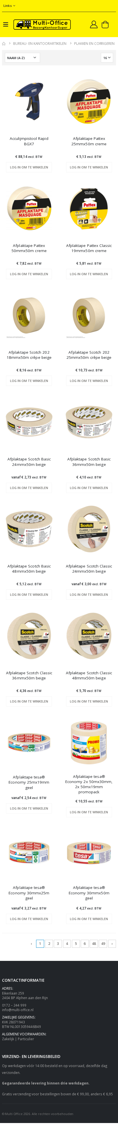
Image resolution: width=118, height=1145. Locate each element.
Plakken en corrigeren (94, 43)
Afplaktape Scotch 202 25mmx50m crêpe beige (88, 355)
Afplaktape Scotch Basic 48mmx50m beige (29, 569)
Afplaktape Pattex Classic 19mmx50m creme (89, 248)
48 (94, 943)
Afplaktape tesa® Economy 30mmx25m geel (29, 892)
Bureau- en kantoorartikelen (39, 43)
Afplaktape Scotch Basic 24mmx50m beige (29, 461)
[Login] (94, 24)
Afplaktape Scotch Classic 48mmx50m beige (89, 675)
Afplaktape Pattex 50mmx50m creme (29, 248)
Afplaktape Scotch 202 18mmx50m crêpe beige (29, 355)
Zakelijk (8, 1039)
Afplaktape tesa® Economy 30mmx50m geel (89, 892)
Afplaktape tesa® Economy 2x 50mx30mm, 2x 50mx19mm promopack (89, 784)
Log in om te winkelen (29, 167)
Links (7, 5)
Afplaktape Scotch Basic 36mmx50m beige (89, 461)
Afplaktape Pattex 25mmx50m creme (89, 141)
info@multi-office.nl (18, 1009)
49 (103, 943)
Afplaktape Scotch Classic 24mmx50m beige (89, 569)
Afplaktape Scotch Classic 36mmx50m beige (29, 675)
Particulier (26, 1039)
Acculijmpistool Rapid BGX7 (29, 141)
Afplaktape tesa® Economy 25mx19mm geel (29, 782)
